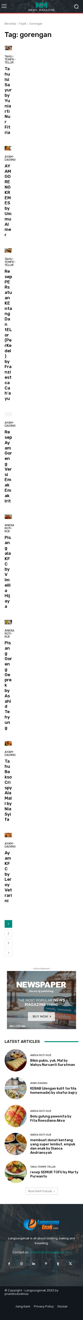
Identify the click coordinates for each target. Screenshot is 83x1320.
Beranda (10, 24)
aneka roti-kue (9, 528)
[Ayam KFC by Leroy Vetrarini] (8, 835)
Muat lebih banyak (40, 1191)
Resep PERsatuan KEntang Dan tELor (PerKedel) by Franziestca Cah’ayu (8, 335)
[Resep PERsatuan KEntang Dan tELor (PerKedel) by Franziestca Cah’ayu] (8, 250)
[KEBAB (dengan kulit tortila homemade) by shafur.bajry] (16, 1088)
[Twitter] (70, 1263)
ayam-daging (10, 158)
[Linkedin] (33, 1263)
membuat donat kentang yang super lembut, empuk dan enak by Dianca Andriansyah (52, 1146)
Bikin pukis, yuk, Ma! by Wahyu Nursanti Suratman (52, 1062)
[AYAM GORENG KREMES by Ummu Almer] (8, 148)
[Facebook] (9, 1263)
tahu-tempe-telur (10, 59)
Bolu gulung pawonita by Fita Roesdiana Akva (50, 1118)
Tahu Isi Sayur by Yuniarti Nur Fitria (8, 100)
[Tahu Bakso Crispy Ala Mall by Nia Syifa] (8, 743)
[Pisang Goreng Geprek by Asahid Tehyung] (8, 622)
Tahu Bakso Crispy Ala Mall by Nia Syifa (8, 790)
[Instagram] (21, 1263)
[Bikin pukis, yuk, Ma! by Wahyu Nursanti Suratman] (16, 1060)
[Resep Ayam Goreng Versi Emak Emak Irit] (8, 414)
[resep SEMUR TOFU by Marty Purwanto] (16, 1172)
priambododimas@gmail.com (50, 1252)
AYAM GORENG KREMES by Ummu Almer (8, 200)
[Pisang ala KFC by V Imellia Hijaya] (8, 516)
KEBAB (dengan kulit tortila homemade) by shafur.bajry (53, 1090)
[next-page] (8, 952)
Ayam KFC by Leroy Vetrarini (8, 876)
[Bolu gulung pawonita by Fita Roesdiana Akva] (16, 1116)
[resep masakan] (41, 6)
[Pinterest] (46, 1263)
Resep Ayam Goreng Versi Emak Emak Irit (8, 466)
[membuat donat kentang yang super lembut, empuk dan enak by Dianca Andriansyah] (16, 1144)
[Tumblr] (58, 1263)
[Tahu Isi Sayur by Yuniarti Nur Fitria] (8, 48)
